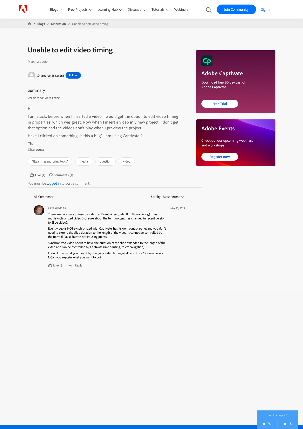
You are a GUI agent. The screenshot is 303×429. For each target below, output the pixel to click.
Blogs (54, 9)
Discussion (58, 24)
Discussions (136, 9)
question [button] (105, 161)
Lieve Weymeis (57, 208)
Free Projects (78, 9)
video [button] (126, 161)
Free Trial (220, 103)
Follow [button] (73, 75)
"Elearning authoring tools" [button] (50, 161)
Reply (78, 265)
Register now (220, 156)
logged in (54, 183)
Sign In (266, 9)
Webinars (181, 9)
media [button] (84, 161)
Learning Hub (108, 9)
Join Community (236, 9)
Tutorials (158, 9)
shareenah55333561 (50, 75)
